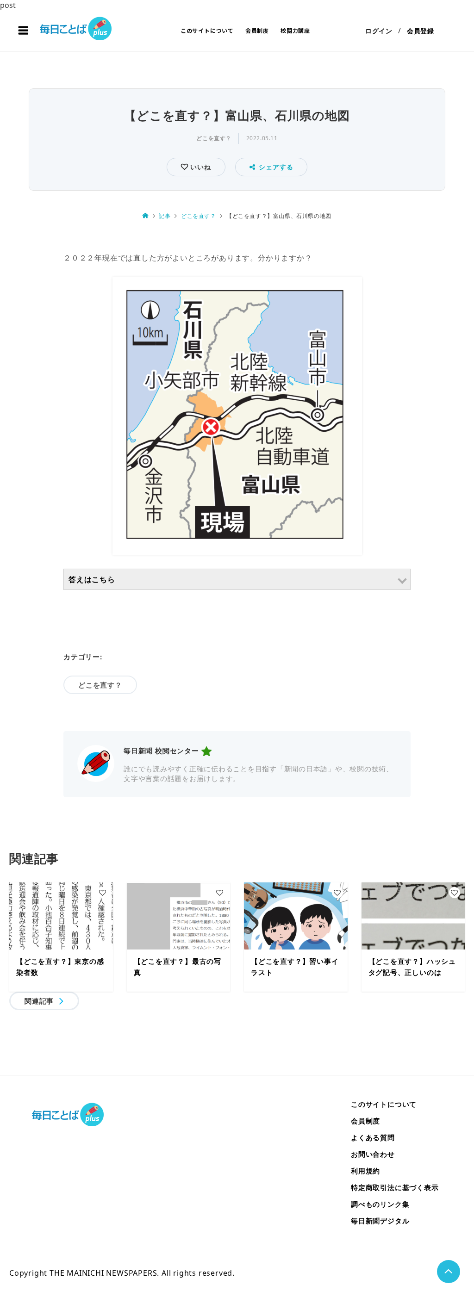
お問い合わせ (373, 1154)
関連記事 (39, 1000)
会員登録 (420, 30)
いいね (199, 166)
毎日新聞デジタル (380, 1220)
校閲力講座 (295, 30)
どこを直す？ (213, 138)
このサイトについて (207, 30)
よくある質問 (373, 1137)
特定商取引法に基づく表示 (395, 1187)
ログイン (379, 30)
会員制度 (257, 30)
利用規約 (365, 1170)
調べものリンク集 (380, 1204)
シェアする (276, 166)
